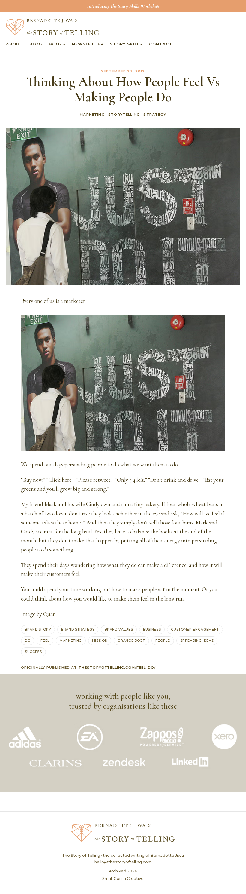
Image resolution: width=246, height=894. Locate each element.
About (14, 44)
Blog (35, 44)
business (152, 629)
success (33, 652)
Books (57, 44)
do (27, 640)
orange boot (131, 640)
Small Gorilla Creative (123, 878)
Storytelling (124, 114)
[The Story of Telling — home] (52, 27)
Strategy (154, 114)
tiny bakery (146, 504)
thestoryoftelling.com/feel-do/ (117, 667)
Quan (49, 614)
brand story (38, 629)
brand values (119, 629)
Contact (160, 44)
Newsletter (87, 44)
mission (100, 640)
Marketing (92, 114)
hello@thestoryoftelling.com (123, 862)
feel (45, 640)
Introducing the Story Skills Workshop (123, 6)
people (162, 640)
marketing (71, 640)
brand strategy (77, 629)
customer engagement (195, 629)
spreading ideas (197, 640)
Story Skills (126, 44)
